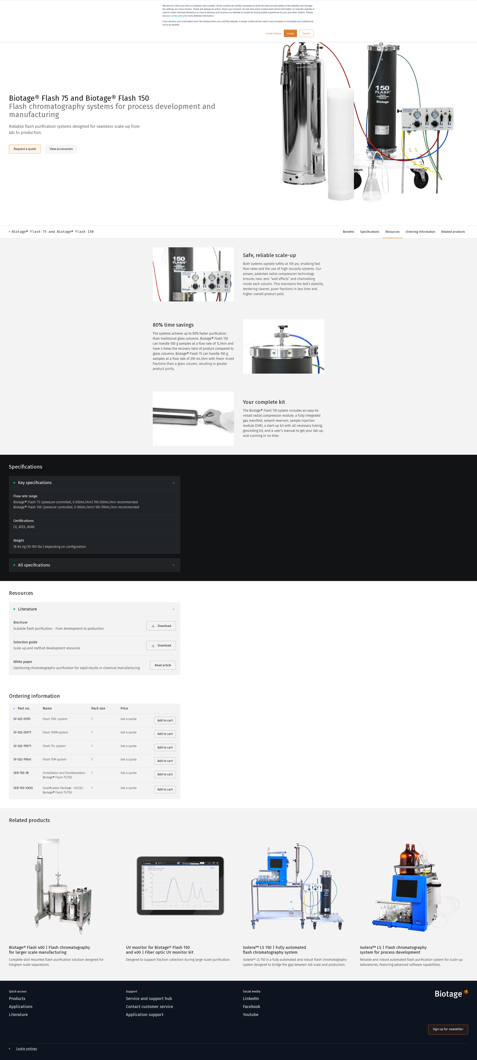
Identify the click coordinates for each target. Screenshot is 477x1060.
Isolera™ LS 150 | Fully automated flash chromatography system (274, 950)
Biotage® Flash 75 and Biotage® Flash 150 (53, 231)
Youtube (250, 1014)
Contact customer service (149, 1006)
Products (17, 998)
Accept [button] (290, 33)
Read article (163, 665)
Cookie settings (26, 1048)
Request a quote (25, 149)
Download (164, 626)
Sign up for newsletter (448, 1029)
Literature (18, 1014)
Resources (392, 232)
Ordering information (420, 232)
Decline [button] (306, 33)
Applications (20, 1006)
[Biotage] (448, 995)
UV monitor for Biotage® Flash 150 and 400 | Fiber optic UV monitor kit (159, 950)
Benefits (348, 232)
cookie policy (177, 15)
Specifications (369, 232)
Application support (144, 1014)
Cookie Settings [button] (274, 33)
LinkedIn (251, 998)
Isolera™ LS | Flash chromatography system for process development (393, 950)
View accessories (61, 149)
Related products (453, 232)
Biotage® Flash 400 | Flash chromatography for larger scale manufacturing (49, 950)
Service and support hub (149, 998)
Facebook (251, 1006)
